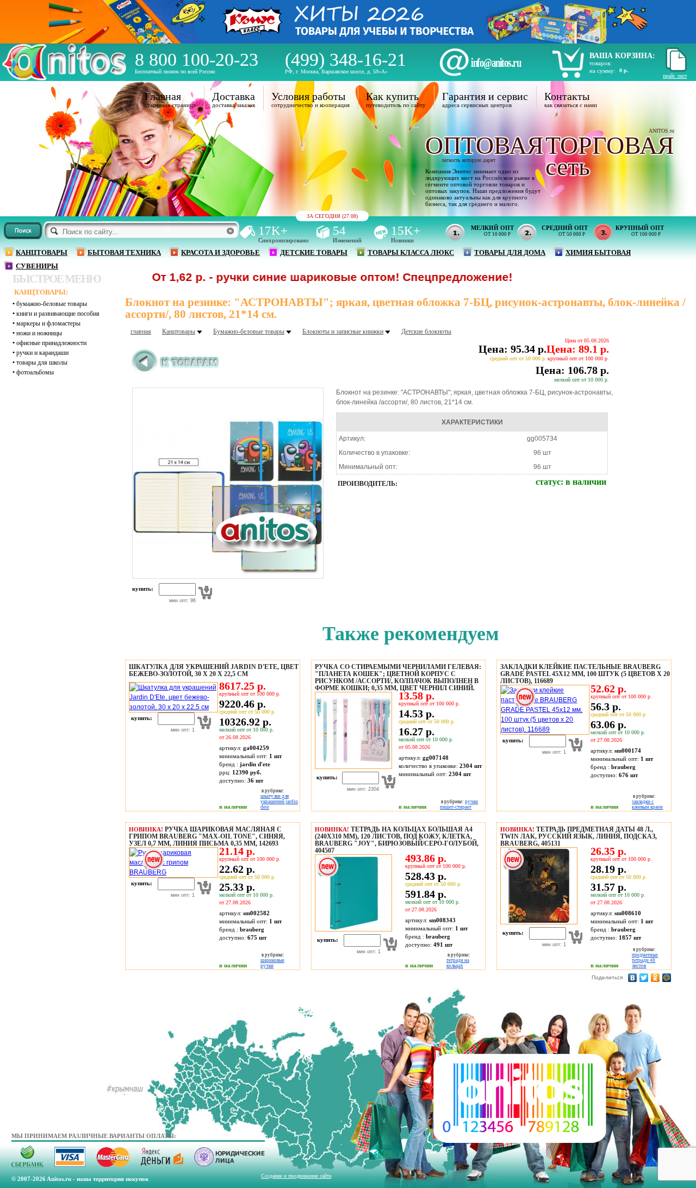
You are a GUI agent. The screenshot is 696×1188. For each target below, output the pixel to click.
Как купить (392, 96)
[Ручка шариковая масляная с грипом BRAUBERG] (172, 872)
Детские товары (313, 252)
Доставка (233, 96)
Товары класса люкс (411, 252)
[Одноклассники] (655, 978)
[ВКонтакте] (632, 978)
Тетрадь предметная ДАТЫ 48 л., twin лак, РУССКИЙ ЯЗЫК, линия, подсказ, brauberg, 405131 (578, 836)
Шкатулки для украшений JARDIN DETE (279, 801)
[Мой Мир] (667, 978)
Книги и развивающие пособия (58, 313)
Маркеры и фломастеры (48, 323)
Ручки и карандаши (42, 353)
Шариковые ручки (272, 963)
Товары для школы (41, 362)
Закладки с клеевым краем (647, 804)
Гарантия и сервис (485, 96)
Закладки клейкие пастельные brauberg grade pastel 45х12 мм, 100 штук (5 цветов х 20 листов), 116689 (585, 674)
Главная (163, 96)
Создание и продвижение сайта (296, 1176)
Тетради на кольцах (457, 963)
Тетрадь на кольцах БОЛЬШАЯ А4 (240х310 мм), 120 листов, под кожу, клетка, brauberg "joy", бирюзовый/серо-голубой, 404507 (396, 840)
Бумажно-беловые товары (51, 304)
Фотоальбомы (35, 372)
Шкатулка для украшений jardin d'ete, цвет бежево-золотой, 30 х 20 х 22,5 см (214, 670)
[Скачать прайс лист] (675, 70)
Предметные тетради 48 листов (645, 960)
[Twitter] (644, 978)
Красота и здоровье (220, 252)
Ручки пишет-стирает (459, 804)
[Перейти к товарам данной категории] (175, 371)
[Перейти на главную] (64, 77)
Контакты (566, 96)
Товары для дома (509, 252)
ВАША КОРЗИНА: (622, 56)
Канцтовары (41, 252)
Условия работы (308, 96)
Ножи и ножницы (39, 333)
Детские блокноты (426, 331)
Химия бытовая (598, 252)
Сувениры (37, 266)
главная (140, 331)
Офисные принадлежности (51, 343)
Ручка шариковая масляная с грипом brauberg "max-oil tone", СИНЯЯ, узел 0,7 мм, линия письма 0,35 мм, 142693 (207, 836)
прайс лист (675, 76)
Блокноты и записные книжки (342, 331)
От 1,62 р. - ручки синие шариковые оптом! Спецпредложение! (288, 277)
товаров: (600, 63)
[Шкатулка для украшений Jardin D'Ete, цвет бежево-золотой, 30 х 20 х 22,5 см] (172, 707)
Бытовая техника (124, 252)
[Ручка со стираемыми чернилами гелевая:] (352, 767)
